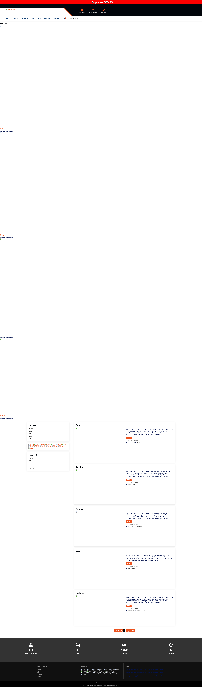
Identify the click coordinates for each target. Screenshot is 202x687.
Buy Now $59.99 (102, 2)
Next (133, 630)
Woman (2, 235)
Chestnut (80, 509)
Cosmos (130, 484)
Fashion (2, 335)
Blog (39, 18)
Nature (129, 442)
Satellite (79, 467)
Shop (33, 18)
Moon (78, 551)
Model (1, 129)
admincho (142, 441)
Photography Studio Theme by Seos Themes (110, 685)
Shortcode (15, 18)
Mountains (32, 468)
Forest (78, 425)
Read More (129, 438)
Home (7, 18)
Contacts (56, 18)
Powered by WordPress (101, 683)
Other (133, 442)
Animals (31, 428)
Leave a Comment (137, 526)
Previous (117, 630)
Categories (25, 18)
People (31, 439)
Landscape (80, 593)
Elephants (2, 416)
